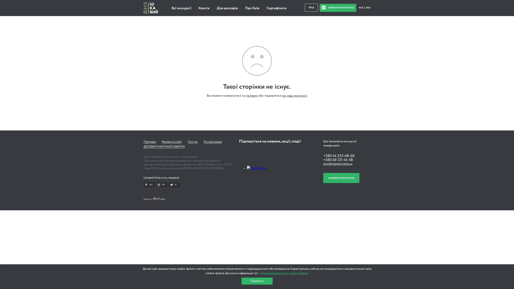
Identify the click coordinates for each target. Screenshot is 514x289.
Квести (204, 8)
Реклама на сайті (172, 141)
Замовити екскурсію (341, 178)
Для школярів (227, 8)
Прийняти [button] (257, 281)
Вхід (311, 7)
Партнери (150, 141)
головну (252, 96)
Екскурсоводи (213, 141)
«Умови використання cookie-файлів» (284, 273)
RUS (361, 8)
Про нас (193, 141)
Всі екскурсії (181, 8)
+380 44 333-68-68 (339, 156)
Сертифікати (277, 8)
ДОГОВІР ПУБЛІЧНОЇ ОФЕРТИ (164, 146)
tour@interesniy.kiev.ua (337, 164)
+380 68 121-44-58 (338, 160)
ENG (368, 8)
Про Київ (252, 8)
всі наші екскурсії (294, 96)
